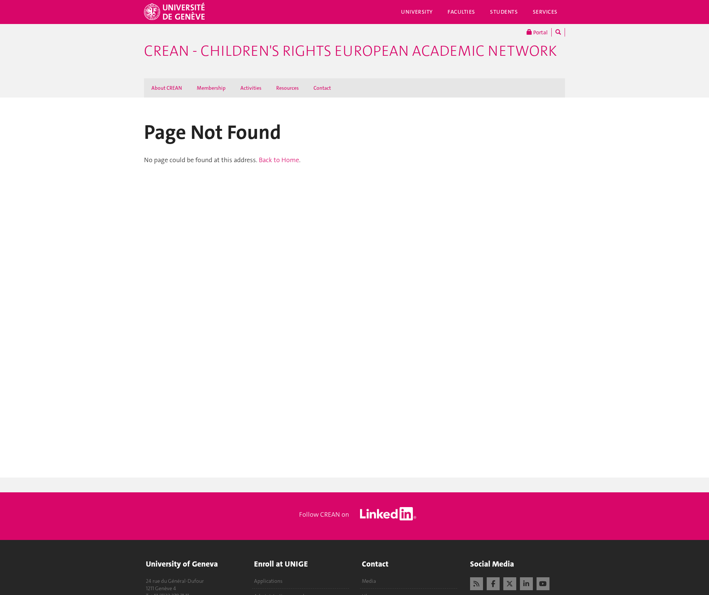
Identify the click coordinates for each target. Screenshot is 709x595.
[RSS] (476, 583)
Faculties (461, 12)
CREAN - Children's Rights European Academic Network (350, 51)
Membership (211, 88)
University (417, 12)
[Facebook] (493, 583)
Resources (287, 88)
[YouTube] (543, 583)
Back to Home (279, 159)
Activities (250, 88)
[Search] (558, 32)
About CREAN (166, 88)
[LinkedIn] (526, 583)
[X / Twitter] (509, 583)
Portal (540, 32)
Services (545, 12)
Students (504, 12)
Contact (322, 88)
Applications (268, 581)
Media (369, 581)
